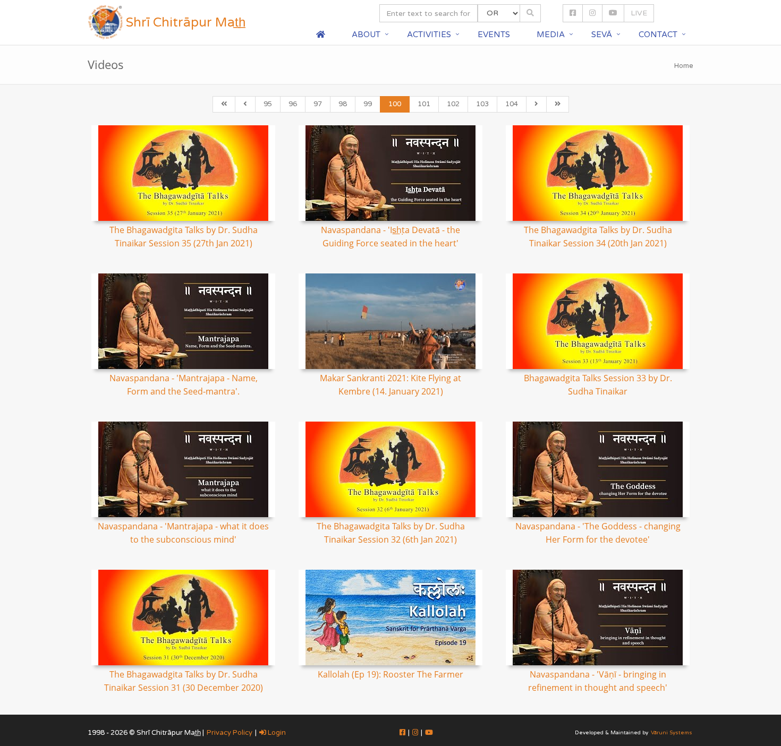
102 (453, 104)
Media (551, 34)
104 (511, 104)
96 (292, 104)
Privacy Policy (229, 732)
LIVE (639, 13)
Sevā (601, 34)
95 (268, 104)
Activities (429, 34)
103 (482, 104)
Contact (658, 34)
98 (342, 104)
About (366, 34)
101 (424, 104)
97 (317, 104)
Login (276, 732)
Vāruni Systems (671, 733)
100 (394, 104)
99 (367, 104)
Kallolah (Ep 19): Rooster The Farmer (390, 674)
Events (494, 34)
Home (683, 66)
